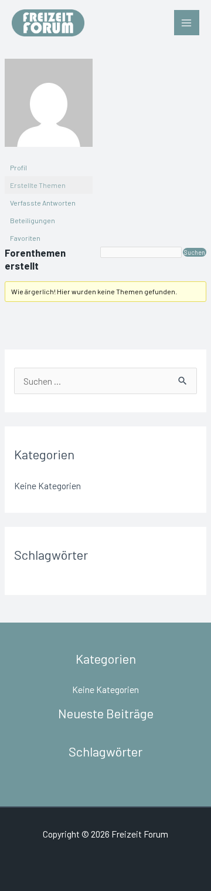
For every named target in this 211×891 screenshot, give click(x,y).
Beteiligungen (32, 220)
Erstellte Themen (38, 185)
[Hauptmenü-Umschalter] (186, 22)
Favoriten (25, 238)
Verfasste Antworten (43, 203)
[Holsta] (49, 107)
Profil (18, 167)
